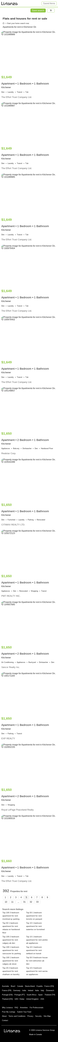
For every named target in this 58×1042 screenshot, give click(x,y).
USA (42, 999)
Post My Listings (8, 1012)
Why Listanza (7, 1008)
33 (37, 902)
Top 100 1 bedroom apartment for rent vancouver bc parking (11, 950)
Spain (40, 995)
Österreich (50, 990)
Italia (37, 990)
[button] (51, 10)
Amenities (24, 1008)
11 (12, 902)
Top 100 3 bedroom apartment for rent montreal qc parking (10, 915)
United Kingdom (32, 999)
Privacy (30, 1016)
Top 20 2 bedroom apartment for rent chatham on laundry (10, 971)
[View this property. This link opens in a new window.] (29, 52)
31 (24, 902)
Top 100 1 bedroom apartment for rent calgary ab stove (10, 960)
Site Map (47, 1016)
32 (31, 902)
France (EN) (49, 986)
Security (38, 1016)
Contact (5, 1020)
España (39, 986)
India (24, 990)
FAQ (16, 1008)
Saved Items (49, 3)
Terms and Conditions (16, 1016)
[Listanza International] (12, 1030)
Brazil (13, 986)
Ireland (30, 990)
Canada (20, 986)
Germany (16, 990)
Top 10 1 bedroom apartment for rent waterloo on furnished (35, 926)
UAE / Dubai (19, 999)
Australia (5, 986)
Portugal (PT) (19, 995)
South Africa (31, 995)
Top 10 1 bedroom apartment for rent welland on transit (34, 950)
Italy (42, 990)
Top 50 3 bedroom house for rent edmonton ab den (37, 960)
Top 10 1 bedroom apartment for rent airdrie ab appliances (37, 940)
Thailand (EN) (7, 999)
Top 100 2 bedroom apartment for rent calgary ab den (10, 940)
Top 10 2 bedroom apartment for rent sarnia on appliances (36, 971)
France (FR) (6, 990)
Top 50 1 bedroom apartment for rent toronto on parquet (34, 915)
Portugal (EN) (7, 995)
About (4, 1016)
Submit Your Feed (24, 1012)
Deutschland (30, 986)
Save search (38, 10)
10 (6, 902)
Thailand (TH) (50, 995)
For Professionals (36, 1008)
